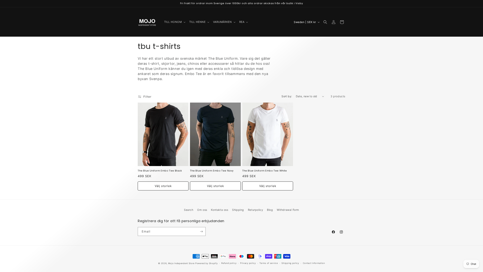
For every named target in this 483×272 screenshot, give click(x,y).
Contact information (314, 263)
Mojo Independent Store (181, 263)
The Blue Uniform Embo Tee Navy (212, 170)
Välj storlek (163, 186)
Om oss (202, 209)
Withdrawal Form (288, 209)
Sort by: (286, 96)
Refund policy (228, 263)
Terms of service (268, 263)
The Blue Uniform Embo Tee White (264, 170)
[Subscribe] (201, 231)
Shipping (238, 209)
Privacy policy (248, 263)
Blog (270, 209)
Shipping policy (290, 263)
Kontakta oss (219, 209)
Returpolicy (255, 209)
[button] (174, 22)
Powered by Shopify (206, 263)
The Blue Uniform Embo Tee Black (160, 170)
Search (188, 209)
